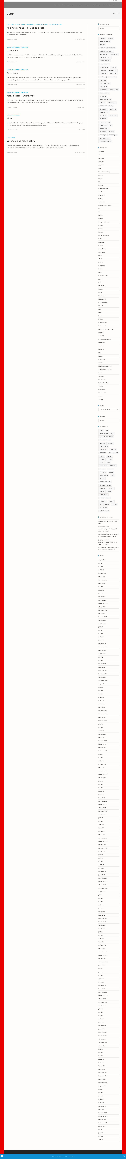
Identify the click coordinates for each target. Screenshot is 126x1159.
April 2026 (101, 570)
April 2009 (101, 1139)
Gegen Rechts (102, 249)
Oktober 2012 (102, 999)
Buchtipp (100, 185)
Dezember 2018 (102, 771)
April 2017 (101, 824)
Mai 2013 (100, 975)
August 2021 (101, 684)
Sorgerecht (13, 72)
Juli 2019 (100, 754)
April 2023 (101, 637)
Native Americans (103, 326)
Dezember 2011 (102, 1032)
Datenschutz (105, 57)
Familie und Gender (27, 24)
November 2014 (102, 922)
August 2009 (101, 1126)
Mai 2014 (100, 935)
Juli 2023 (100, 627)
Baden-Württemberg (107, 48)
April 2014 (101, 938)
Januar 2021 (101, 707)
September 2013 (102, 962)
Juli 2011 (100, 1049)
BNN (99, 182)
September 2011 (102, 1042)
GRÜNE (103, 80)
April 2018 (101, 791)
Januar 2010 (101, 1109)
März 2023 (101, 640)
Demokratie (104, 61)
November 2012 (102, 995)
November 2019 (102, 744)
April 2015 (101, 905)
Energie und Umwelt (103, 222)
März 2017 (101, 828)
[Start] (114, 13)
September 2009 (102, 1123)
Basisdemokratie (106, 51)
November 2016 (102, 841)
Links (99, 312)
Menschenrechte (106, 106)
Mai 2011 (100, 1056)
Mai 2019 (100, 757)
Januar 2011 (101, 1069)
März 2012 (101, 1022)
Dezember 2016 (102, 838)
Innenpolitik (101, 265)
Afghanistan (105, 41)
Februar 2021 (102, 704)
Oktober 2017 (102, 808)
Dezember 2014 (102, 918)
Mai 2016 (100, 861)
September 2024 (102, 610)
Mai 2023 (100, 633)
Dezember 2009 (102, 1113)
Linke (102, 102)
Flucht (103, 70)
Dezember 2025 (102, 580)
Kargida (114, 90)
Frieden (113, 73)
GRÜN (112, 77)
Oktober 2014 (102, 925)
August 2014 (101, 928)
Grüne (100, 255)
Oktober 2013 (102, 958)
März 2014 (101, 942)
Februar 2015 (102, 912)
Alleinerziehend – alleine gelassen (26, 27)
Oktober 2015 (102, 885)
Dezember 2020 (102, 710)
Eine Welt (100, 215)
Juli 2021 (100, 687)
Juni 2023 (100, 630)
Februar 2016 (102, 871)
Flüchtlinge (101, 242)
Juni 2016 (100, 858)
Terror (103, 135)
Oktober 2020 (102, 717)
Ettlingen (104, 64)
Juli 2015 (100, 895)
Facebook (104, 67)
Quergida (100, 346)
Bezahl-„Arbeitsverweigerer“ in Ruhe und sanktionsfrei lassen (107, 529)
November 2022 (102, 647)
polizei (103, 119)
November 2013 (102, 955)
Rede (99, 352)
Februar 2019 (102, 764)
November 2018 (102, 774)
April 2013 (101, 979)
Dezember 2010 (102, 1072)
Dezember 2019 (102, 741)
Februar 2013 (102, 985)
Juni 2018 (100, 784)
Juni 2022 (100, 657)
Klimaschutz (101, 296)
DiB (99, 208)
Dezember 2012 (102, 992)
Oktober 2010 (102, 1079)
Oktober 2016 (102, 844)
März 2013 (101, 982)
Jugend (100, 279)
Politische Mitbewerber (104, 339)
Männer (103, 109)
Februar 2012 (102, 1025)
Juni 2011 (100, 1052)
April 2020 (101, 731)
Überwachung (105, 141)
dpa (99, 212)
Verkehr (100, 386)
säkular (100, 363)
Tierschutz (101, 376)
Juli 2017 (100, 818)
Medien (100, 319)
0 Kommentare (12, 39)
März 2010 (101, 1102)
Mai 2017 (100, 821)
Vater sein (12, 50)
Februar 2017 (102, 831)
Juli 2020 (100, 724)
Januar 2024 (101, 613)
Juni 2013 (100, 972)
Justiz (99, 282)
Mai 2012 (100, 1015)
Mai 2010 (100, 1096)
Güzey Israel (105, 83)
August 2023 (101, 623)
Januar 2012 (101, 1029)
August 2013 (101, 965)
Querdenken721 (106, 125)
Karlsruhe (104, 93)
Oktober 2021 (102, 677)
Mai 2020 (100, 727)
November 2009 (102, 1116)
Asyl (102, 44)
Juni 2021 (100, 690)
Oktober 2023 (102, 620)
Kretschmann (105, 99)
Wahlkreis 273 (102, 393)
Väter (117, 13)
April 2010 (101, 1099)
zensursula (104, 138)
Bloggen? (100, 178)
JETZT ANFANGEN (103, 275)
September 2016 (102, 848)
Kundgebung (102, 299)
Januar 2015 (101, 915)
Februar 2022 (102, 664)
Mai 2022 (100, 660)
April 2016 (101, 865)
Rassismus (104, 128)
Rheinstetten (102, 359)
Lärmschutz (101, 306)
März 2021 (101, 700)
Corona (113, 54)
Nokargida (104, 112)
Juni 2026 (100, 563)
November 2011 (102, 1036)
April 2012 (101, 1019)
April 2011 (101, 1059)
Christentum (101, 195)
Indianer (100, 262)
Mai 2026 (100, 566)
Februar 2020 (102, 734)
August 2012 (101, 1005)
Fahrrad (100, 232)
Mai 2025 (100, 586)
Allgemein (10, 24)
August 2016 (101, 851)
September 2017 (102, 811)
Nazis (113, 109)
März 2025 (101, 593)
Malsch (111, 102)
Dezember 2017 (102, 801)
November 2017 (102, 804)
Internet (104, 90)
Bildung (17, 24)
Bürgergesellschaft (103, 188)
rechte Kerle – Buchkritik (20, 95)
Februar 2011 (102, 1066)
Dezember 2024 (102, 600)
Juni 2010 (100, 1092)
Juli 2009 (100, 1129)
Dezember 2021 (102, 670)
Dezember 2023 (102, 617)
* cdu (103, 38)
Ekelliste (100, 219)
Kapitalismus (101, 285)
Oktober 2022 (102, 650)
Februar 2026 (102, 573)
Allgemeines (11, 137)
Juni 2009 (100, 1133)
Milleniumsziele (102, 322)
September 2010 (102, 1082)
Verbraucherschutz (103, 383)
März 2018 (101, 794)
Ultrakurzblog (102, 379)
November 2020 (102, 714)
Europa (100, 229)
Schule (103, 132)
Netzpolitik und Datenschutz (106, 329)
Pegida (103, 115)
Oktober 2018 (102, 778)
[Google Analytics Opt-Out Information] (2, 1156)
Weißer (100, 396)
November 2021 (102, 674)
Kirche (100, 292)
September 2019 (102, 751)
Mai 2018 (100, 788)
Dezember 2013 (102, 952)
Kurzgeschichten (102, 302)
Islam (99, 272)
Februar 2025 (102, 597)
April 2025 (101, 590)
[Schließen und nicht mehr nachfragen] (124, 1156)
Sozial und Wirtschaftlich (53, 24)
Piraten (112, 115)
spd (111, 132)
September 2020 (102, 721)
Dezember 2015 (102, 878)
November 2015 (102, 881)
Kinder (103, 96)
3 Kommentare (12, 62)
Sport (99, 373)
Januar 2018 (101, 798)
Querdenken (105, 122)
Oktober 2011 (102, 1039)
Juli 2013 (100, 969)
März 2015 (101, 908)
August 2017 (101, 814)
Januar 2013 (101, 989)
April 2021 (101, 697)
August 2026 (101, 560)
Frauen (112, 70)
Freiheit (103, 73)
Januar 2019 (101, 767)
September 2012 (102, 1002)
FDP (113, 67)
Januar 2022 (101, 667)
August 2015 (101, 891)
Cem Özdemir (102, 192)
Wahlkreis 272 (102, 389)
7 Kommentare (12, 107)
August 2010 (101, 1086)
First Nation (101, 239)
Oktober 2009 (102, 1119)
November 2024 (102, 603)
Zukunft (100, 399)
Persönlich (39, 24)
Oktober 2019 (102, 747)
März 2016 (101, 868)
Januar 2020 (101, 737)
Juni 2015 (100, 898)
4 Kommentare (12, 152)
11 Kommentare (13, 129)
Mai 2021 (100, 694)
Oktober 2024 (102, 607)
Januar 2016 (101, 875)
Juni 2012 (100, 1012)
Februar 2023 (102, 643)
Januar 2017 (101, 834)
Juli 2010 (100, 1089)
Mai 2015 (100, 901)
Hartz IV (103, 86)
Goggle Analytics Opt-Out (63, 1156)
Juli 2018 (100, 781)
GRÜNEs (100, 259)
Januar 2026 (101, 576)
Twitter (112, 135)
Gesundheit (101, 252)
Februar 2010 (102, 1106)
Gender (103, 77)
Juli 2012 (100, 1009)
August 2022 (101, 653)
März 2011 (101, 1062)
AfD (110, 38)
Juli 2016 (100, 855)
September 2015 (102, 888)
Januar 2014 (101, 948)
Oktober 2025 (102, 583)
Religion (100, 356)
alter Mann (101, 158)
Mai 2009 (100, 1136)
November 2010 (102, 1076)
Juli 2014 (100, 932)
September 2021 (102, 680)
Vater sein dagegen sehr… (21, 140)
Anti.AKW (100, 162)
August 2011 (101, 1046)
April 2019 (101, 761)
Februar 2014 (102, 945)
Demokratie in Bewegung (105, 205)
